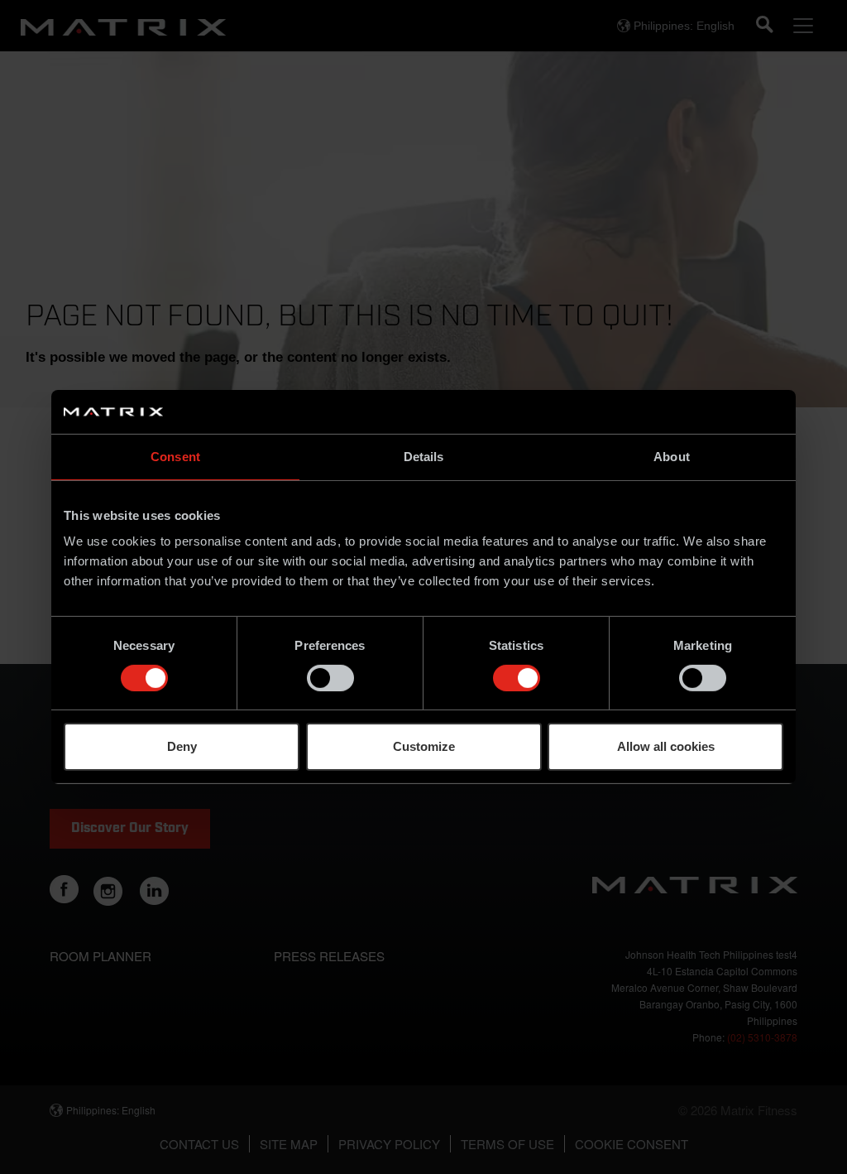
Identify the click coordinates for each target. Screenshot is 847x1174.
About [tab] (671, 456)
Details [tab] (424, 456)
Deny (182, 746)
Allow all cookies (666, 746)
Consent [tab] (175, 456)
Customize (424, 746)
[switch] (330, 678)
